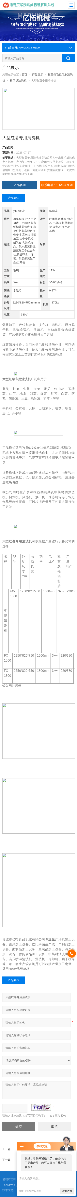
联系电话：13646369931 (57, 185)
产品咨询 (20, 185)
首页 (24, 74)
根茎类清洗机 (18, 80)
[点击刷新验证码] (41, 1107)
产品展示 (37, 74)
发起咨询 (67, 1191)
